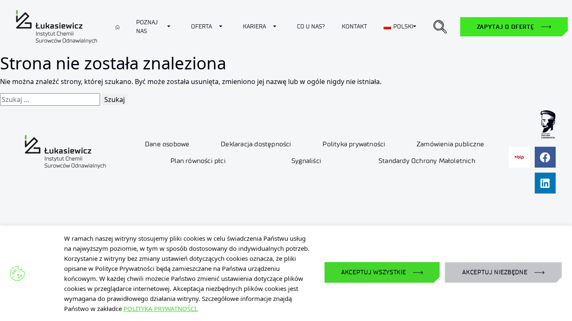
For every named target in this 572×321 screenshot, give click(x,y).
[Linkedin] (545, 183)
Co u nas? (311, 26)
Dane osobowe (167, 144)
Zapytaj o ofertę (505, 27)
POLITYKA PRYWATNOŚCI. (161, 308)
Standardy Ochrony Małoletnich (427, 161)
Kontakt (354, 26)
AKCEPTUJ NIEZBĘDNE (495, 272)
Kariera (254, 26)
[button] (440, 26)
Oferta (201, 26)
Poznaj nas (147, 27)
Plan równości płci (198, 161)
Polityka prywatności (353, 144)
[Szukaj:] (50, 99)
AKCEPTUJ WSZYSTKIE (373, 272)
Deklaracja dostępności (256, 144)
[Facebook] (545, 157)
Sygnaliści (306, 161)
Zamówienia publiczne (450, 144)
